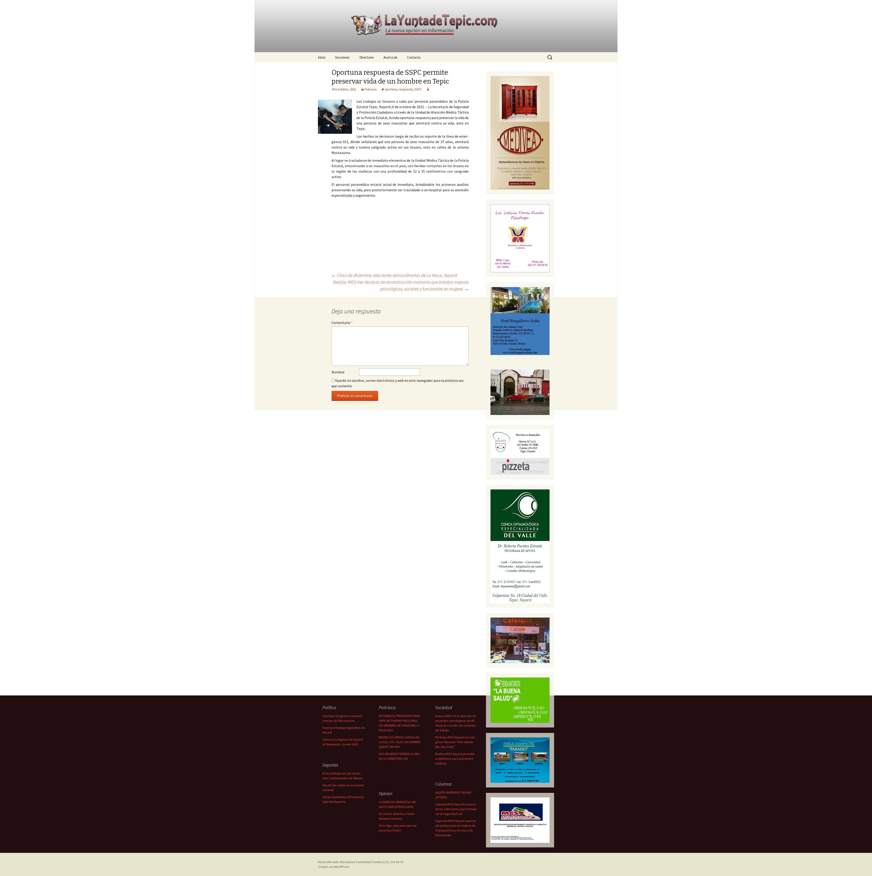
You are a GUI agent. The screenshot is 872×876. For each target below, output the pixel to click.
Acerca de (390, 57)
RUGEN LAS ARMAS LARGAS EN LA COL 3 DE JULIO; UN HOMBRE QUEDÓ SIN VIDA (399, 742)
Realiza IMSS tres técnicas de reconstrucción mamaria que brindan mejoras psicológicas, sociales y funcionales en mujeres (401, 285)
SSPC (418, 89)
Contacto (414, 57)
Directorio (366, 57)
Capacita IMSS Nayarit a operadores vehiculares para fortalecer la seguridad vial (456, 809)
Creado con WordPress (333, 867)
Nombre (338, 372)
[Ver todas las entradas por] (428, 89)
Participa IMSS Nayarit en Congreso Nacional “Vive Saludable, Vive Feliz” (455, 742)
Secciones (342, 57)
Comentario (342, 322)
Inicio (321, 57)
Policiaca (370, 89)
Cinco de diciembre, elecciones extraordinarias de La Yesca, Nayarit (394, 275)
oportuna (391, 89)
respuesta (406, 89)
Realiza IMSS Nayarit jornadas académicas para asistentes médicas (455, 758)
